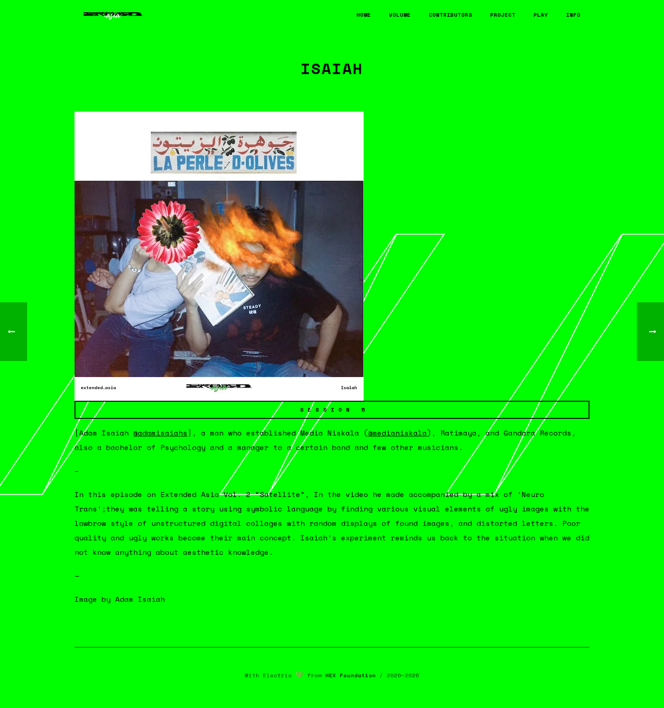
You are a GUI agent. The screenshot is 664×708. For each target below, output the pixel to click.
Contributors (450, 15)
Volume (400, 15)
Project (502, 15)
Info (573, 15)
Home (363, 15)
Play (540, 15)
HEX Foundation (350, 675)
